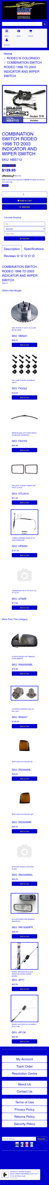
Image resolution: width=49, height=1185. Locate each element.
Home (8, 53)
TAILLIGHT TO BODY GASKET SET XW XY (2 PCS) (24, 486)
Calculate (25, 238)
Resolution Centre (24, 1073)
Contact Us (24, 1091)
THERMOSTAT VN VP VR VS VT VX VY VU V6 (24, 591)
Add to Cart (25, 200)
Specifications (34, 248)
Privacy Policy (25, 1109)
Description (12, 248)
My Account (24, 1059)
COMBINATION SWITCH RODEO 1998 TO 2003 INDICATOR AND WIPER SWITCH (23, 69)
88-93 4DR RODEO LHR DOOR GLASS (23, 868)
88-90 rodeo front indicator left (22, 761)
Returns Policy (24, 1116)
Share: (5, 165)
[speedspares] (24, 9)
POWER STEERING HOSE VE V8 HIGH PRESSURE (23, 539)
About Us (24, 1084)
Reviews (10, 255)
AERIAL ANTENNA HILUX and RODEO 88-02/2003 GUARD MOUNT (22, 974)
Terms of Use (24, 1102)
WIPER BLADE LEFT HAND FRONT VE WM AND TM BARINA (24, 434)
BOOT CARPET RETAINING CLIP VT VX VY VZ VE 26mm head (24, 1175)
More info (17, 176)
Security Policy (24, 1123)
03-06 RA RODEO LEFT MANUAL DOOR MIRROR (23, 657)
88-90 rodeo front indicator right (22, 814)
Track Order (24, 1066)
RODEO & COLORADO (23, 58)
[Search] (44, 24)
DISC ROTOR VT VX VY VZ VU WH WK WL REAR (24, 329)
